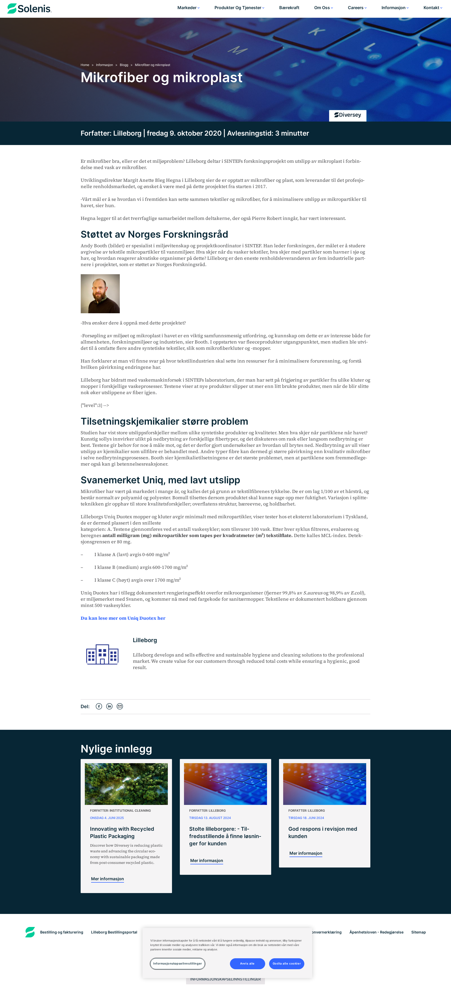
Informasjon (394, 7)
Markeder (187, 7)
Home (85, 65)
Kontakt (432, 7)
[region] (227, 953)
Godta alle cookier (287, 963)
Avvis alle (247, 963)
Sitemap (418, 932)
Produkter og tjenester (238, 7)
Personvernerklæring (322, 932)
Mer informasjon (107, 878)
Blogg (124, 65)
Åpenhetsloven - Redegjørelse (376, 932)
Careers (356, 7)
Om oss (322, 7)
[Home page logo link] (29, 9)
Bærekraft (289, 7)
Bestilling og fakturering (61, 932)
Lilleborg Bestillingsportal (114, 932)
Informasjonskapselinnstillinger (225, 979)
